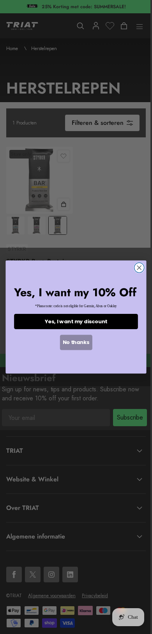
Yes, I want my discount (76, 321)
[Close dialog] (139, 267)
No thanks (76, 342)
